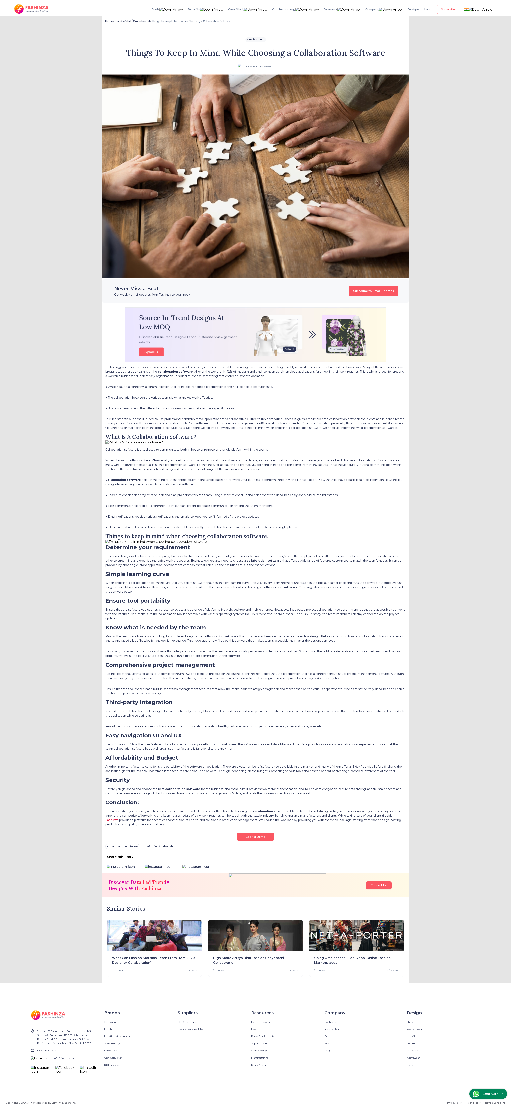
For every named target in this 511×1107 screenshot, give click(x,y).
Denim (411, 1043)
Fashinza (111, 820)
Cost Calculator (113, 1057)
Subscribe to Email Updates (373, 291)
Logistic (108, 1028)
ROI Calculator (112, 1064)
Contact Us (379, 885)
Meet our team (332, 1028)
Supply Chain (259, 1043)
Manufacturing (260, 1057)
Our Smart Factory (189, 1021)
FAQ (327, 1050)
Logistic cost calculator (117, 1036)
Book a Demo (255, 837)
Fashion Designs (260, 1021)
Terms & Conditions (495, 1102)
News (327, 1043)
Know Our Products (262, 1036)
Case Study (110, 1050)
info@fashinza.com (65, 1058)
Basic (410, 1064)
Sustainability (112, 1043)
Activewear (413, 1057)
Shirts (410, 1021)
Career (328, 1036)
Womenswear (415, 1028)
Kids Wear (412, 1036)
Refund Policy (473, 1102)
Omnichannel (141, 21)
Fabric (254, 1028)
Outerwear (413, 1050)
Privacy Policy (454, 1102)
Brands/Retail (123, 21)
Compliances (111, 1021)
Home (109, 21)
